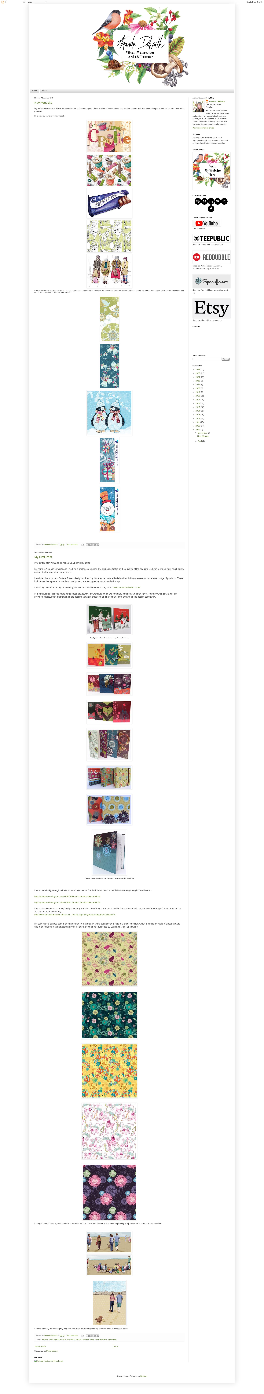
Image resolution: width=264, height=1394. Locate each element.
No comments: (73, 545)
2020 (198, 388)
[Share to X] (92, 544)
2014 (198, 411)
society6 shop (88, 1339)
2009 (198, 430)
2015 (198, 407)
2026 (198, 369)
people (78, 1339)
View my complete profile (203, 128)
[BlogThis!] (90, 544)
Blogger (143, 1376)
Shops (44, 90)
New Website (43, 102)
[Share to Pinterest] (98, 544)
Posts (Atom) (52, 1351)
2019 (198, 392)
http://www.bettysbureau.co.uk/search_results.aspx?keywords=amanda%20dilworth (74, 914)
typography (112, 1339)
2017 (198, 399)
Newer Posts (40, 1346)
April (200, 441)
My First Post (43, 557)
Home (34, 90)
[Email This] (87, 544)
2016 (198, 403)
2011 (198, 422)
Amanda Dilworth (217, 101)
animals (45, 1339)
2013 (198, 414)
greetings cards (60, 1339)
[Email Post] (83, 545)
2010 (198, 426)
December (202, 433)
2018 (198, 396)
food (51, 1339)
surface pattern (101, 1339)
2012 (198, 418)
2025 (198, 373)
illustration (71, 1339)
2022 (198, 381)
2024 (198, 377)
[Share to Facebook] (95, 544)
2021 (198, 384)
